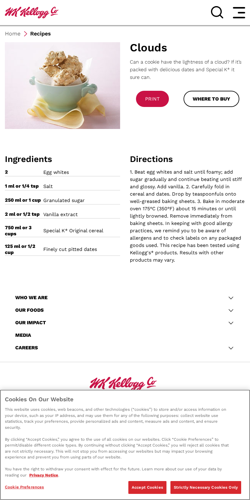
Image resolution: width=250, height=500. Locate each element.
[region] (125, 445)
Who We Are (31, 297)
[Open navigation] (239, 12)
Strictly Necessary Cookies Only (206, 487)
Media (23, 335)
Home (12, 33)
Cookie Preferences (24, 487)
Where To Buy (211, 99)
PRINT (152, 99)
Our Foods (29, 310)
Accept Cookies (147, 487)
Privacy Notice (43, 475)
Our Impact (30, 322)
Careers (26, 348)
